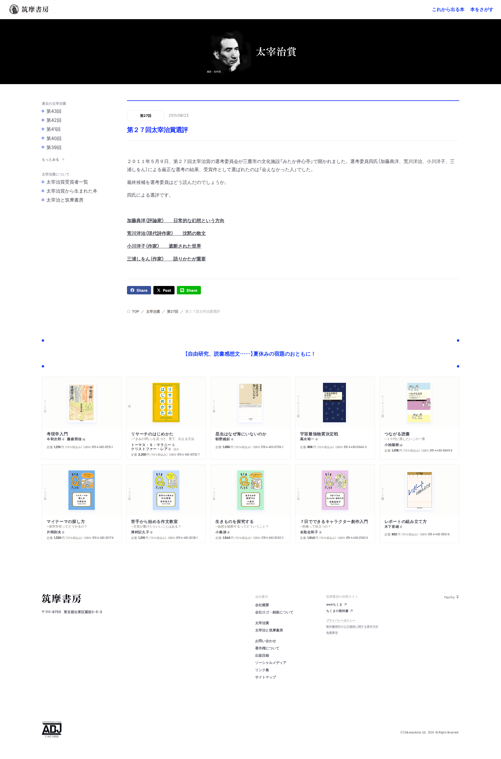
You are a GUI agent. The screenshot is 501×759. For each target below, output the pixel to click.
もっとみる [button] (50, 159)
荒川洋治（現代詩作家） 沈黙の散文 (166, 232)
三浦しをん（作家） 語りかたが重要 (166, 258)
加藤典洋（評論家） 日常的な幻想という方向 (175, 220)
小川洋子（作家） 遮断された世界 (164, 245)
